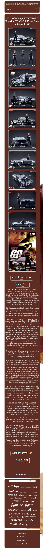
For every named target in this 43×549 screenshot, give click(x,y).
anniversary (26, 488)
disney (23, 524)
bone (35, 510)
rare (32, 524)
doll (35, 487)
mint (32, 501)
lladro (18, 517)
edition (13, 487)
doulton (13, 491)
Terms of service (22, 544)
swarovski (16, 519)
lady (30, 495)
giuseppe (23, 495)
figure (29, 505)
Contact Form (22, 537)
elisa (31, 520)
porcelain (12, 494)
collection (14, 513)
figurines (18, 498)
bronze (26, 498)
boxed (25, 501)
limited (26, 509)
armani (33, 514)
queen (35, 495)
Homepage (22, 533)
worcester (16, 500)
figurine (17, 505)
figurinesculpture (29, 517)
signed (35, 492)
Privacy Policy (22, 540)
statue (25, 513)
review (11, 498)
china (25, 520)
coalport (13, 509)
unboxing (23, 492)
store (30, 492)
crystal (33, 498)
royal (13, 524)
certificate (11, 517)
